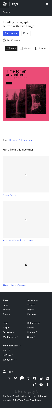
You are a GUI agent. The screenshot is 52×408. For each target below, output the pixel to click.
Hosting (6, 309)
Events (30, 327)
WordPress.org (13, 40)
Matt (6, 350)
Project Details (9, 195)
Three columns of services (15, 285)
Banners (13, 140)
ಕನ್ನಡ (11, 371)
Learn (5, 323)
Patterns (6, 12)
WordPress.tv (11, 337)
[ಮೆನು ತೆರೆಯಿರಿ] (47, 4)
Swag (31, 337)
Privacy (6, 314)
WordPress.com (12, 345)
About (6, 300)
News (5, 305)
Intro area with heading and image (18, 240)
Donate (32, 332)
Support (6, 327)
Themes (31, 305)
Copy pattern (11, 33)
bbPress (8, 355)
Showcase (32, 300)
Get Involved (33, 323)
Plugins (30, 309)
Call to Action (25, 140)
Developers (8, 332)
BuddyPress (10, 359)
